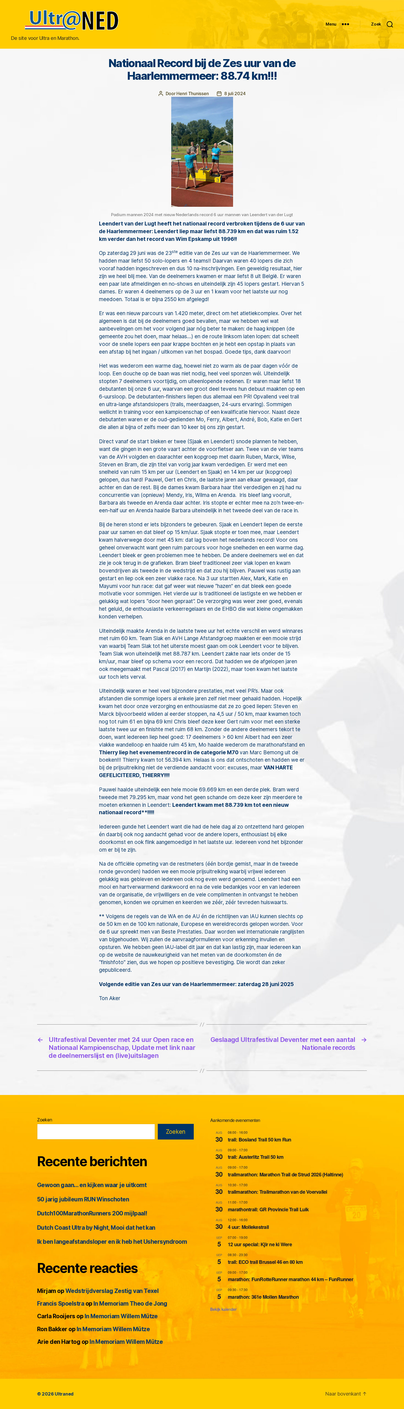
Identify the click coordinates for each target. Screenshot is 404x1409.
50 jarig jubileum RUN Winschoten (83, 1199)
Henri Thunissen (192, 93)
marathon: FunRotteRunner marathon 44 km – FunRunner (290, 1279)
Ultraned (64, 1394)
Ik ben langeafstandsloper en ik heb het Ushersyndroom (112, 1241)
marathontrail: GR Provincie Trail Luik (268, 1209)
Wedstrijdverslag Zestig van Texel (112, 1290)
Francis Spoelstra (60, 1303)
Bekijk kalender (223, 1309)
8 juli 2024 (234, 93)
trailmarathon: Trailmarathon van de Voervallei (277, 1191)
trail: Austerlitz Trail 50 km (255, 1156)
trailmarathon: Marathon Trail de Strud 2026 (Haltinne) (285, 1174)
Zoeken (44, 1119)
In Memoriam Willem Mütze (121, 1316)
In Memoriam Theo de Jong (130, 1303)
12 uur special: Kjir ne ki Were (260, 1244)
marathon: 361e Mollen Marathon (263, 1296)
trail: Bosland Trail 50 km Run (259, 1139)
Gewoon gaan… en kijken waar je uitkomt (91, 1185)
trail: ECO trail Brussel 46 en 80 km (265, 1261)
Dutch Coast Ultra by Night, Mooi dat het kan (96, 1227)
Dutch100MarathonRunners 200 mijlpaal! (92, 1213)
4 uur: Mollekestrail (248, 1227)
